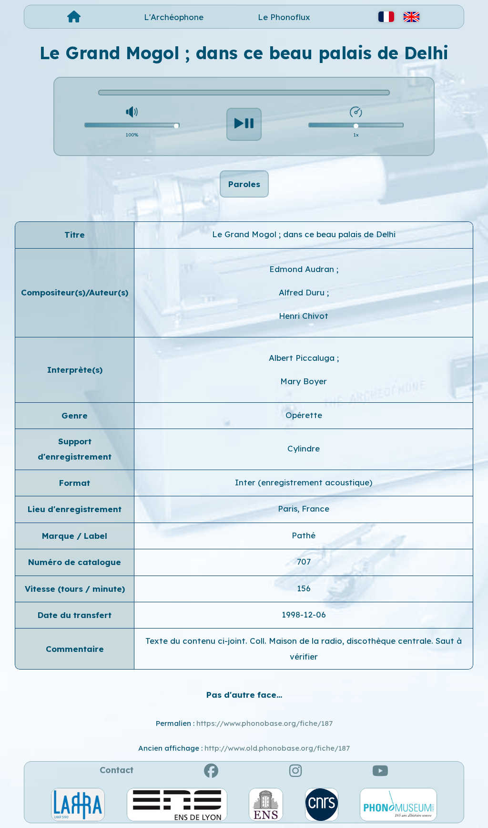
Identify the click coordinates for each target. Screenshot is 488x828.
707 (304, 561)
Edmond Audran (302, 269)
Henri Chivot (303, 316)
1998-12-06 (304, 614)
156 (304, 588)
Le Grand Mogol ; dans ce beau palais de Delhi (304, 234)
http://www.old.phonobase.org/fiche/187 (277, 748)
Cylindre (303, 448)
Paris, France (303, 508)
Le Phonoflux (284, 17)
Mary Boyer (303, 381)
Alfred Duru (303, 292)
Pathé (303, 535)
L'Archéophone (173, 17)
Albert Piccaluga (303, 358)
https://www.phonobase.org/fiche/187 (264, 723)
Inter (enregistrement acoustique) (303, 482)
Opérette (303, 415)
